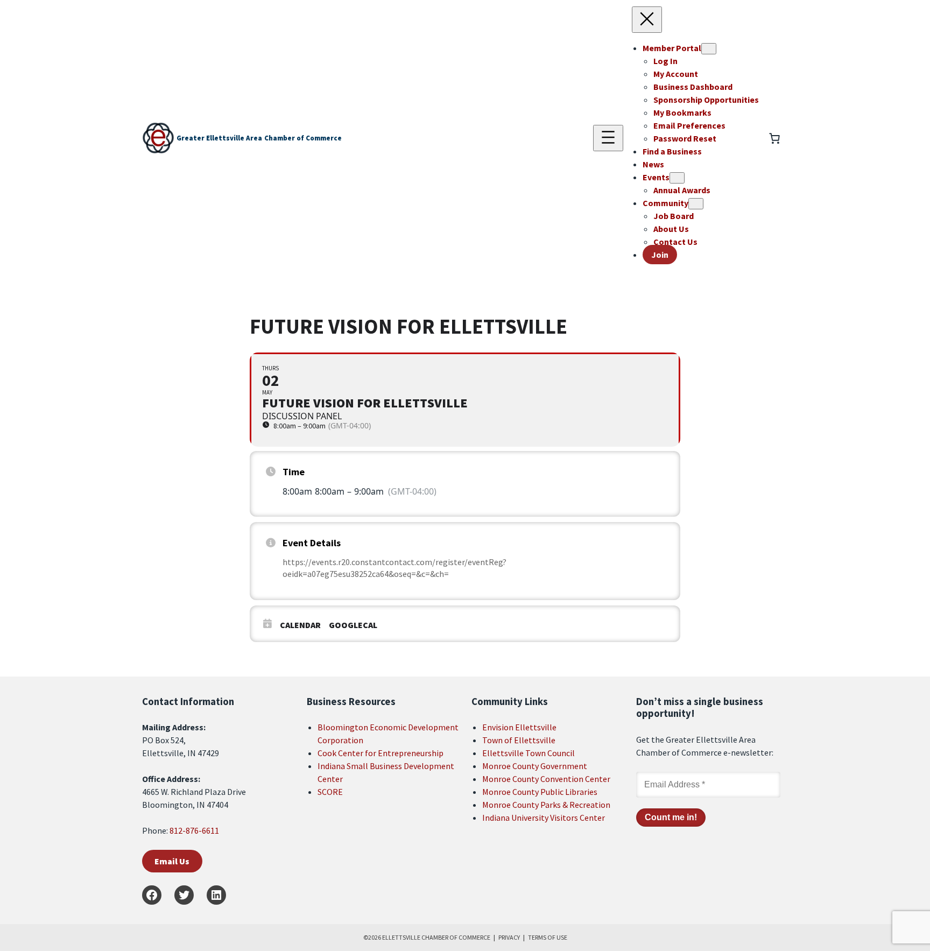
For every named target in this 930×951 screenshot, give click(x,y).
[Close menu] (647, 19)
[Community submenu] (695, 203)
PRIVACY (509, 937)
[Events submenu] (677, 178)
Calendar (300, 624)
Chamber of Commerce (303, 138)
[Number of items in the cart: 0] (774, 138)
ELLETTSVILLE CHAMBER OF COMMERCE (436, 937)
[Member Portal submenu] (708, 48)
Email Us (171, 861)
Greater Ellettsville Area (219, 138)
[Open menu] (608, 138)
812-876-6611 (194, 830)
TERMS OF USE (547, 937)
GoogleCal (353, 624)
